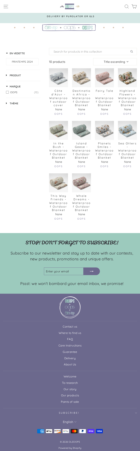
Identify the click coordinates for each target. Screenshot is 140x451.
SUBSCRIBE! (69, 412)
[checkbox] (22, 61)
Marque (15, 86)
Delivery (70, 358)
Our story (70, 389)
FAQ (70, 339)
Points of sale (70, 401)
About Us (70, 364)
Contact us (70, 326)
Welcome (70, 376)
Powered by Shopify (70, 447)
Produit (15, 75)
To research (70, 383)
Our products (70, 395)
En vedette (17, 53)
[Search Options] (133, 51)
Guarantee (70, 352)
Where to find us (70, 333)
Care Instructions (70, 345)
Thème (14, 103)
